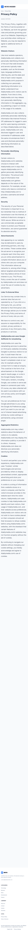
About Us (3, 903)
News (2, 892)
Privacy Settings (17, 929)
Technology (3, 888)
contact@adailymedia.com (6, 879)
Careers (2, 908)
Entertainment (4, 895)
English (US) (9, 929)
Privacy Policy (4, 916)
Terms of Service (4, 919)
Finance (2, 897)
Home (2, 11)
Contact (2, 905)
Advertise (3, 910)
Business (3, 890)
